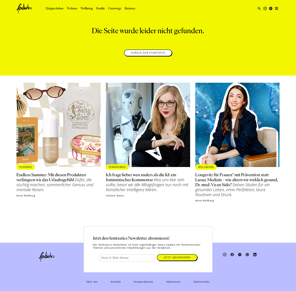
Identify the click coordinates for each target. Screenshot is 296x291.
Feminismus (117, 167)
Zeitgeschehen (54, 8)
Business (130, 8)
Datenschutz (201, 281)
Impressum (173, 281)
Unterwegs (114, 8)
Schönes (25, 167)
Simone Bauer (115, 195)
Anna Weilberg (25, 195)
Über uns (92, 281)
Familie (100, 8)
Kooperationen (143, 281)
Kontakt (116, 281)
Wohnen (72, 8)
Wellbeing (87, 8)
